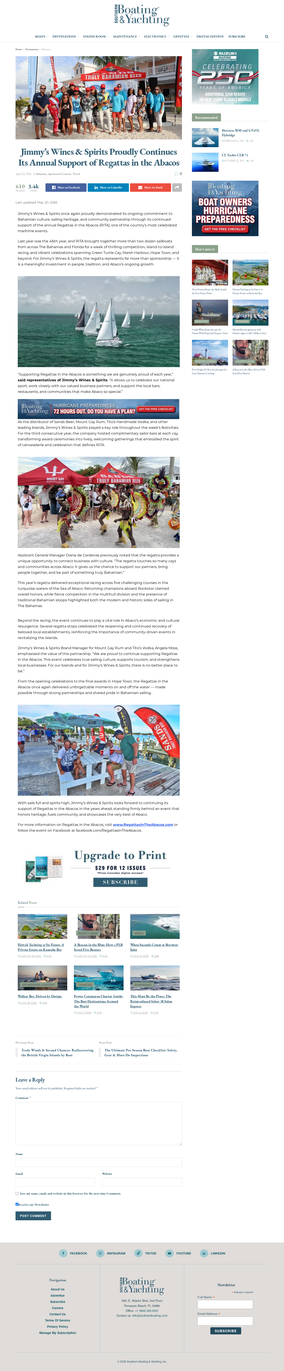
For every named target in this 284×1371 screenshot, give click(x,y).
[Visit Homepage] (142, 15)
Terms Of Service (57, 1320)
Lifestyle (181, 36)
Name (19, 1154)
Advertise (58, 1295)
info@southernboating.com (150, 1315)
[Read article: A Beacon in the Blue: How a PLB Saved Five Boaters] (98, 926)
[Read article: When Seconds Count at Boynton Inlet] (155, 926)
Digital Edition (210, 36)
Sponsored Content (59, 174)
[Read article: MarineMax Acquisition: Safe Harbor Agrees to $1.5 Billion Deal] (251, 312)
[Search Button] (266, 36)
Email (19, 1173)
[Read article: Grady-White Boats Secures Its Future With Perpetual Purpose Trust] (210, 312)
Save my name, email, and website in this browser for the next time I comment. (70, 1193)
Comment (23, 1098)
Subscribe (237, 36)
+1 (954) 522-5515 (146, 1310)
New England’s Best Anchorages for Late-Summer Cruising (209, 371)
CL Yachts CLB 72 (235, 155)
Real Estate (31, 933)
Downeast (143, 984)
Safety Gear (88, 933)
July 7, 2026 (83, 1012)
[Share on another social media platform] (177, 187)
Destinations (64, 36)
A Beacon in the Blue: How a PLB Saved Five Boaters (98, 947)
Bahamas (46, 49)
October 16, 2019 (234, 160)
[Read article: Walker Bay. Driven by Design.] (42, 977)
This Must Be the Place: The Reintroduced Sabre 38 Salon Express (151, 1001)
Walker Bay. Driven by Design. (40, 996)
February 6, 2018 (234, 140)
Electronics (155, 36)
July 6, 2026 (140, 1012)
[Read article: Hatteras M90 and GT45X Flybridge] (205, 137)
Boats (40, 36)
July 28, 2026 (28, 1002)
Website (107, 1173)
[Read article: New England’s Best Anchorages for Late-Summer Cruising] (210, 353)
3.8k (156, 956)
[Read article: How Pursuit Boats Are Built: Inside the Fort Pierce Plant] (210, 272)
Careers (57, 1308)
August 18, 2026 (30, 956)
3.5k (44, 1002)
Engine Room (94, 36)
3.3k (48, 956)
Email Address (208, 1314)
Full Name (206, 1297)
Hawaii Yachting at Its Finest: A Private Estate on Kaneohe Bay (41, 947)
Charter (85, 984)
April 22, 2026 (23, 174)
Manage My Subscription (57, 1333)
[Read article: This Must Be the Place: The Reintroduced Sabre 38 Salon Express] (155, 977)
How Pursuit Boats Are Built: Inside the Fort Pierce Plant (209, 291)
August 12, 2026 (86, 956)
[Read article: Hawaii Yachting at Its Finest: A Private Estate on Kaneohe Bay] (42, 926)
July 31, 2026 (140, 956)
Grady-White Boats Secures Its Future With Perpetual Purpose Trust (210, 331)
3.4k (105, 956)
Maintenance (125, 36)
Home (19, 49)
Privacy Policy (57, 1326)
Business (201, 321)
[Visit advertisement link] (99, 868)
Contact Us (57, 1314)
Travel (76, 174)
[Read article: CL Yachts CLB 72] (205, 162)
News (139, 933)
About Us (58, 1289)
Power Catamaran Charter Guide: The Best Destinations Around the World (98, 1001)
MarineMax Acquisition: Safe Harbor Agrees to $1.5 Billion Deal (249, 331)
